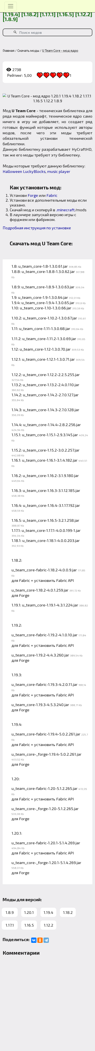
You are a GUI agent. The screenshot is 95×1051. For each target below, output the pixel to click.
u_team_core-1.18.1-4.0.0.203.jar (51, 540)
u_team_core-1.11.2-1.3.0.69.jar (49, 338)
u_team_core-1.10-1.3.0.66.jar (45, 307)
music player (58, 171)
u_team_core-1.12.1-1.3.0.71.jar (48, 359)
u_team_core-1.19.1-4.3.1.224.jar (50, 605)
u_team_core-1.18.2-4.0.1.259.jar (39, 590)
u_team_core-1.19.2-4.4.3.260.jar (40, 655)
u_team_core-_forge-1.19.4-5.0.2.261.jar (46, 754)
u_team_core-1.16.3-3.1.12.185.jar (51, 490)
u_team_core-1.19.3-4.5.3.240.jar (40, 704)
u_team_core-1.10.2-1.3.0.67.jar (50, 318)
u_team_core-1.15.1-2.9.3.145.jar (50, 434)
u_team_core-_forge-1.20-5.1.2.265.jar (45, 808)
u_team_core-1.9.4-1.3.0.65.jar (47, 302)
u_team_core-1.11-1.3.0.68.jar (44, 328)
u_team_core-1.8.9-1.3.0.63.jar (47, 286)
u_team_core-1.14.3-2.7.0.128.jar (51, 409)
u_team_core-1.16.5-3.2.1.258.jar (51, 520)
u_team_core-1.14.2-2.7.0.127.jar (51, 394)
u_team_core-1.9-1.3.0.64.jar (43, 297)
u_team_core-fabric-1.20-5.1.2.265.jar (44, 788)
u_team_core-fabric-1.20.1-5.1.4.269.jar (45, 842)
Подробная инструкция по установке (37, 227)
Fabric (51, 195)
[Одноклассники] (40, 940)
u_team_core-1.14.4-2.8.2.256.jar (52, 424)
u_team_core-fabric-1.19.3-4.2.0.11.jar (44, 684)
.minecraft (65, 209)
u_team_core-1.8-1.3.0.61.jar (43, 266)
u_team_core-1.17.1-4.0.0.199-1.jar (51, 530)
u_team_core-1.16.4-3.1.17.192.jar (51, 505)
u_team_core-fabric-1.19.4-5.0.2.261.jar (45, 734)
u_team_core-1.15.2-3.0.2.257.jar (51, 450)
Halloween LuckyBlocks (24, 171)
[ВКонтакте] (33, 940)
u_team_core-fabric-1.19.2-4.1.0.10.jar (44, 634)
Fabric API (65, 580)
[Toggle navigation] (10, 6)
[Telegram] (46, 940)
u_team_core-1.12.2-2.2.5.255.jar (51, 374)
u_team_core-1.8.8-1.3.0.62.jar (48, 271)
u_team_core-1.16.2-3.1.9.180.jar (51, 475)
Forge (33, 195)
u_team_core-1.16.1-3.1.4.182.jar (50, 460)
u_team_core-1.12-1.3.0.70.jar (45, 349)
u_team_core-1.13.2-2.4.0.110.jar (51, 384)
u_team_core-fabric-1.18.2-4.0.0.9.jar (44, 569)
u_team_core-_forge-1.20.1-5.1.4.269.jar (46, 862)
